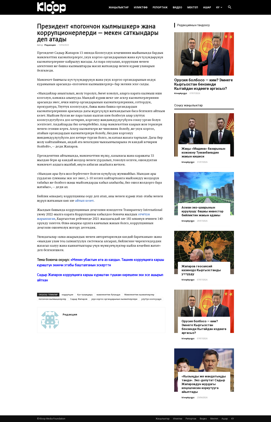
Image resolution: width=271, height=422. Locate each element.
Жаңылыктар (119, 7)
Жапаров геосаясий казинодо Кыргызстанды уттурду (201, 270)
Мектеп (192, 7)
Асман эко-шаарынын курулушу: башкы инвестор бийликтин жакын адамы (202, 211)
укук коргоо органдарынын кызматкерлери (114, 299)
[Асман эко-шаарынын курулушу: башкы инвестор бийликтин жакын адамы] (204, 193)
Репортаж (160, 7)
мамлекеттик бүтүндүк (108, 294)
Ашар (207, 7)
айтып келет (84, 200)
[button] (229, 7)
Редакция (50, 45)
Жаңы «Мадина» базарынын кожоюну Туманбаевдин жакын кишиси (203, 152)
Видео (177, 7)
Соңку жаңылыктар (188, 105)
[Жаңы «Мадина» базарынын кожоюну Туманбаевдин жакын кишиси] (204, 135)
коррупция (67, 294)
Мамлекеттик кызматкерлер (139, 294)
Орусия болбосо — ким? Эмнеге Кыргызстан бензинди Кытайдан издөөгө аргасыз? (203, 84)
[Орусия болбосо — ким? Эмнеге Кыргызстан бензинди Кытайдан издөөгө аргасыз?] (204, 54)
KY (217, 7)
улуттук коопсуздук (151, 299)
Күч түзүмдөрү (85, 294)
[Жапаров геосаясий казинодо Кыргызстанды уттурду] (204, 252)
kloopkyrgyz (180, 93)
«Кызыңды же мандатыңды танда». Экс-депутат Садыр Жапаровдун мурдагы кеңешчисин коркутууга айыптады (204, 384)
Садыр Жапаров (78, 299)
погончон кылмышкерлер (52, 299)
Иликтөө (140, 7)
